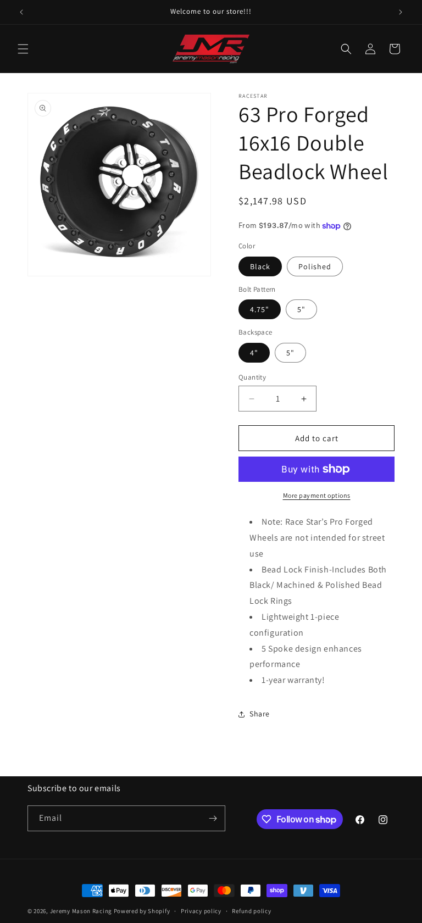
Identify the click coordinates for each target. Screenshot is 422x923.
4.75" (259, 309)
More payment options (317, 495)
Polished (314, 266)
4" (254, 353)
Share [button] (259, 714)
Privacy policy (201, 911)
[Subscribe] (213, 818)
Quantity (252, 377)
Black (260, 266)
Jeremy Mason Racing (81, 911)
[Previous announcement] (21, 12)
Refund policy (251, 911)
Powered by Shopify (142, 911)
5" (301, 309)
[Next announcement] (400, 12)
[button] (23, 49)
